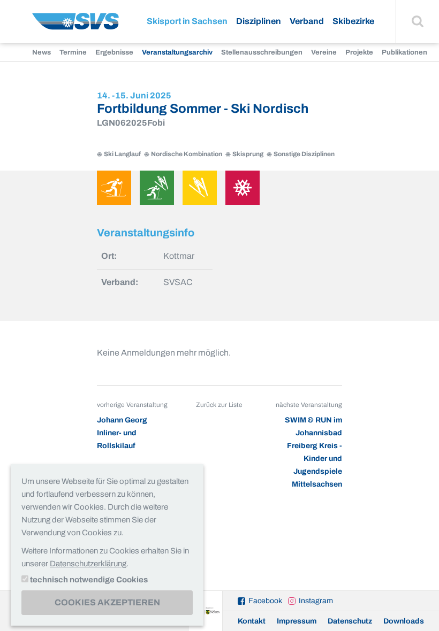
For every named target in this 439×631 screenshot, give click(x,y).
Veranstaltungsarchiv (177, 52)
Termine (73, 52)
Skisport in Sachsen (187, 21)
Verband (307, 21)
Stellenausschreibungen (261, 52)
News (41, 52)
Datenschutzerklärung (88, 563)
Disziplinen (258, 21)
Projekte (359, 52)
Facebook (265, 601)
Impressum (296, 621)
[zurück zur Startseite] (75, 25)
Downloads (403, 621)
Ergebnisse (114, 52)
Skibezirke (353, 21)
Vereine (324, 52)
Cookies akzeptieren (107, 602)
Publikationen (404, 52)
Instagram (316, 601)
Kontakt (252, 621)
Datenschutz (350, 621)
